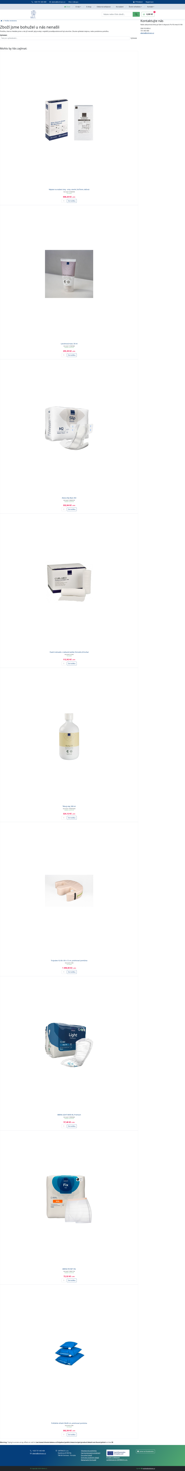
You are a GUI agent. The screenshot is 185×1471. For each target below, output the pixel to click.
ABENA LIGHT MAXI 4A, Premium (69, 1115)
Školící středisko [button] (135, 7)
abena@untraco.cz (58, 2)
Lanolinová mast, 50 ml (69, 344)
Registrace (149, 2)
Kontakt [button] (150, 7)
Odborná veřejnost (104, 7)
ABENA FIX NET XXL (69, 1269)
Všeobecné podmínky (89, 1451)
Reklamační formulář (88, 1460)
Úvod (68, 7)
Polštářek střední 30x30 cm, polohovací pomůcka (69, 1423)
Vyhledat (134, 38)
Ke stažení (119, 7)
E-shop (88, 7)
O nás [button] (78, 7)
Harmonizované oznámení (90, 1453)
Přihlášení (139, 2)
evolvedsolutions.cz (149, 1468)
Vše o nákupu (73, 2)
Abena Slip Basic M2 (69, 498)
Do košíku (71, 201)
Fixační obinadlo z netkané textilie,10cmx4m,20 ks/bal (69, 652)
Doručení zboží (86, 1455)
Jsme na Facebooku (147, 1451)
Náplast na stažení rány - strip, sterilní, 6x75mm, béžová (69, 189)
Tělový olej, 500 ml (69, 806)
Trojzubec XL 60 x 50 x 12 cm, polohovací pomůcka (69, 960)
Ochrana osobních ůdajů (90, 1458)
